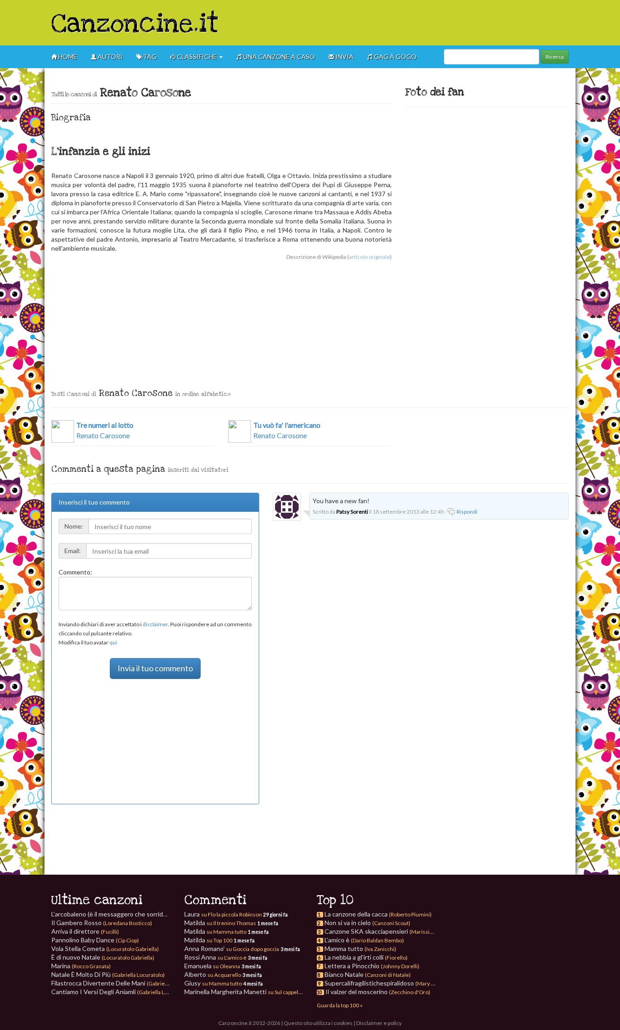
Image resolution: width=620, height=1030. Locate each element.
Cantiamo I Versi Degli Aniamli (120, 991)
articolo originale (369, 256)
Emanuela (212, 966)
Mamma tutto (344, 948)
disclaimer (155, 624)
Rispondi (467, 511)
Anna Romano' (231, 948)
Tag (149, 56)
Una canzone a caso (278, 56)
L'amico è (337, 940)
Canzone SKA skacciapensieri (366, 931)
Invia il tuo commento (155, 668)
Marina (81, 966)
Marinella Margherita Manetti (243, 991)
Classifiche (197, 56)
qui (113, 642)
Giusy (213, 983)
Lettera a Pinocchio (352, 966)
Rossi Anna (215, 957)
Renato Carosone (104, 430)
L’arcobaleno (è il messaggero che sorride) (129, 914)
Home (67, 56)
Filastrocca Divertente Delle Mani (125, 983)
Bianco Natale (344, 974)
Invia (344, 56)
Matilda (220, 922)
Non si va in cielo (348, 922)
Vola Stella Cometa (105, 948)
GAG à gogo (395, 56)
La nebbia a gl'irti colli (354, 957)
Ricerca (555, 56)
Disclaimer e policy (379, 1023)
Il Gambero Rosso (101, 922)
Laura (223, 914)
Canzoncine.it (135, 24)
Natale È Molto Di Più (108, 974)
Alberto (212, 974)
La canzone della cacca (356, 914)
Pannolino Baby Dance (95, 940)
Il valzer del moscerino (356, 991)
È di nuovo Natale (102, 957)
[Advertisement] (403, 22)
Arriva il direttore (85, 931)
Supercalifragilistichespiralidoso (369, 983)
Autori (109, 56)
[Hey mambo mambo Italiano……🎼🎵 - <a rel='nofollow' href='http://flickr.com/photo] (470, 166)
